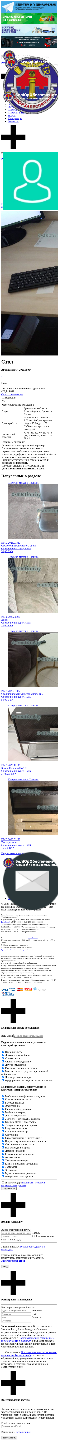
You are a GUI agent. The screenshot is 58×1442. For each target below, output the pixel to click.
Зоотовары (11, 1166)
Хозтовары (11, 1170)
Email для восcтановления (15, 1423)
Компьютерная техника (18, 1099)
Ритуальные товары (16, 1128)
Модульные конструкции (19, 1176)
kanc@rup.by (6, 922)
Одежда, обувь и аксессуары (20, 1122)
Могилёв (30, 950)
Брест (3, 950)
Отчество (37, 1317)
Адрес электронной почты (15, 1229)
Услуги (11, 115)
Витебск (9, 950)
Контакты (13, 121)
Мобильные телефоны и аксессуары (25, 1096)
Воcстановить (9, 1438)
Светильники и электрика (19, 1144)
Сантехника (11, 1134)
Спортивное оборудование (20, 1154)
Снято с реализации (12, 394)
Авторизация (23, 1432)
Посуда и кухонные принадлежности (25, 1141)
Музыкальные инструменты (20, 1173)
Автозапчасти (12, 1157)
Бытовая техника (14, 1102)
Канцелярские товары (17, 1131)
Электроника (12, 1105)
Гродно (23, 950)
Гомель (16, 950)
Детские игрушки (15, 1150)
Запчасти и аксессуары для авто (22, 1118)
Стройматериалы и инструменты (23, 1138)
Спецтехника (12, 1058)
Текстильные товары (16, 1160)
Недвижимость (13, 1052)
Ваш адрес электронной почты (18, 1307)
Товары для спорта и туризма (21, 1125)
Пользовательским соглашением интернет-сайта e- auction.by (29, 1354)
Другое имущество (15, 1064)
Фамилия (37, 1310)
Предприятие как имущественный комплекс (29, 1080)
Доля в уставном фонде (18, 1077)
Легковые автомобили (17, 1055)
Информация (15, 118)
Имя (34, 1313)
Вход (5, 1266)
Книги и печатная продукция (21, 1163)
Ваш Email (7, 1035)
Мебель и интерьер (15, 1112)
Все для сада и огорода (17, 1147)
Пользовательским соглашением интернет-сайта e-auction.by (27, 1339)
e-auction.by (33, 938)
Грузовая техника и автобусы (21, 1068)
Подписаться (9, 1188)
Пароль (36, 1232)
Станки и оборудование (18, 1061)
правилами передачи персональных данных (23, 1184)
